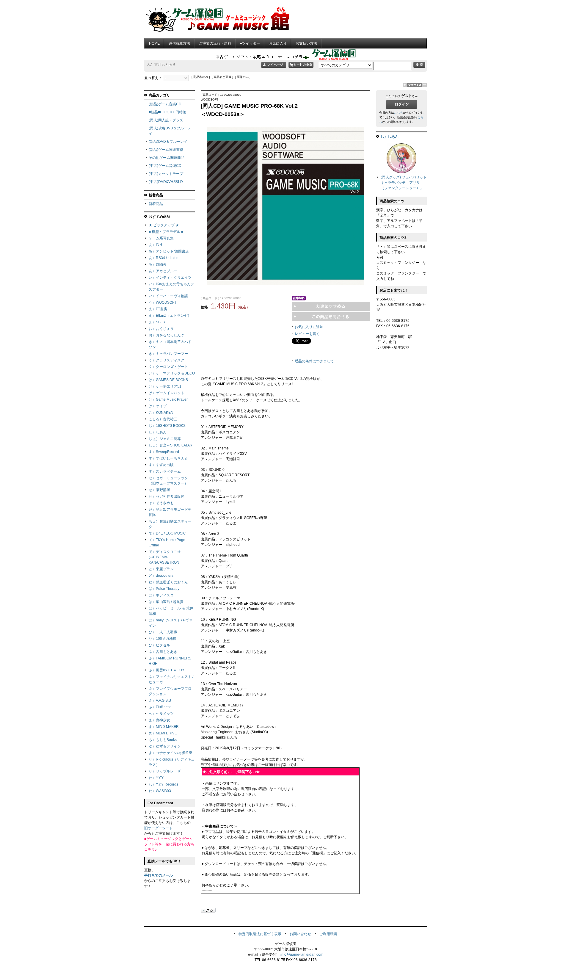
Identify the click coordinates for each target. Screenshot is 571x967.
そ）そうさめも (161, 503)
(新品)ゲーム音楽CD (165, 104)
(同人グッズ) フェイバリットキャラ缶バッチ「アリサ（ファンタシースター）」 (404, 182)
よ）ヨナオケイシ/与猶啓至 (170, 753)
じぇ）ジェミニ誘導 (165, 439)
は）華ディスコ (161, 595)
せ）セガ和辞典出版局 (166, 496)
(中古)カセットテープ (166, 174)
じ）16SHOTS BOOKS (167, 426)
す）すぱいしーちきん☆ (168, 458)
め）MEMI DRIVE (163, 733)
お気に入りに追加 (309, 327)
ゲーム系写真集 (161, 238)
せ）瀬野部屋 (159, 490)
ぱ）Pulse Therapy (164, 589)
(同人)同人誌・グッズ (166, 120)
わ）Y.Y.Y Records (163, 784)
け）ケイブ (158, 406)
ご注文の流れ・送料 (215, 43)
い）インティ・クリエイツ (170, 277)
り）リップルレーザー (166, 771)
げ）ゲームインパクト (166, 393)
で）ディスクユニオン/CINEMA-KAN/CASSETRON (165, 557)
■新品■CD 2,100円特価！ (169, 112)
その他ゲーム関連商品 (166, 158)
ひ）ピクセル (159, 645)
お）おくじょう (161, 329)
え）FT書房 (158, 309)
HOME (154, 43)
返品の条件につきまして (314, 361)
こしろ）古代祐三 (163, 419)
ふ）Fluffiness (160, 707)
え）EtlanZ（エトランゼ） (170, 316)
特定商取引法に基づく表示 (260, 934)
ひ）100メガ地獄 (162, 639)
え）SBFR (157, 322)
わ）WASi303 (160, 791)
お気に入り (278, 43)
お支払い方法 (306, 43)
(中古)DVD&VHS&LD (166, 182)
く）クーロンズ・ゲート (168, 367)
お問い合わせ (300, 934)
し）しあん (158, 432)
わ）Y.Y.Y (156, 778)
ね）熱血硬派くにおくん (168, 582)
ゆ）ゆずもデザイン (165, 746)
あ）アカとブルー (163, 271)
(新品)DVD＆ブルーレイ (168, 142)
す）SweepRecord (164, 452)
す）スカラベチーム (165, 471)
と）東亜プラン (161, 569)
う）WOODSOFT (162, 302)
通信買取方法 (179, 43)
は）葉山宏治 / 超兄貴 (166, 602)
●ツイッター (250, 43)
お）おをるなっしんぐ (166, 335)
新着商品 (156, 204)
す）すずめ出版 (161, 465)
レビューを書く (307, 334)
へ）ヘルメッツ (161, 713)
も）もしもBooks (163, 740)
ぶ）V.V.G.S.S (160, 700)
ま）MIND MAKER (164, 727)
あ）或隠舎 (158, 264)
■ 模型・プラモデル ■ (166, 232)
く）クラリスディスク (166, 360)
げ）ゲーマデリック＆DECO (172, 373)
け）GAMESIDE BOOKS (168, 380)
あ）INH (155, 245)
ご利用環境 (328, 934)
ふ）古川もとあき (163, 652)
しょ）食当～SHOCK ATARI (171, 445)
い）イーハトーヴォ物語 (168, 296)
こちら (398, 112)
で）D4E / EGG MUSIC (167, 533)
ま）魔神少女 (159, 720)
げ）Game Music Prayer (168, 399)
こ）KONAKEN (161, 412)
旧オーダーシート (158, 828)
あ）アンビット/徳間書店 (169, 251)
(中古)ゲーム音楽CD (165, 166)
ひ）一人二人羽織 (163, 632)
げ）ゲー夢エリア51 (165, 386)
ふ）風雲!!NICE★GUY (166, 670)
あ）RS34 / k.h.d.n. (164, 258)
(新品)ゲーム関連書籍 (166, 150)
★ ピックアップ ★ (164, 225)
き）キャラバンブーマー (168, 354)
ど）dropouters (161, 575)
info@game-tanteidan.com (301, 954)
